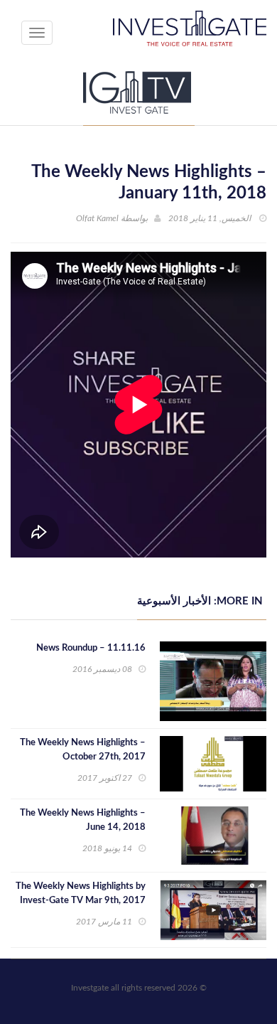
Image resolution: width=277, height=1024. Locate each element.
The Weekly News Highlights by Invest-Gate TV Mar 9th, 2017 (81, 893)
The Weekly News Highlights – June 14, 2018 (83, 820)
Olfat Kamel (97, 218)
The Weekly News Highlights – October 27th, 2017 (83, 750)
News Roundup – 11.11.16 (91, 648)
